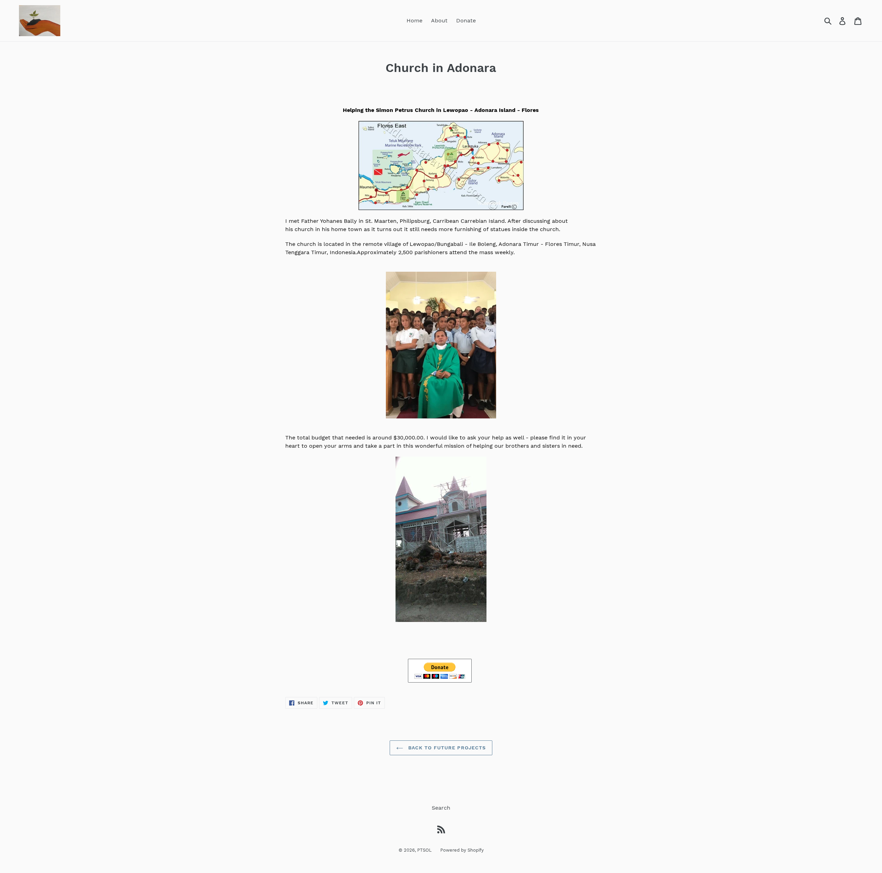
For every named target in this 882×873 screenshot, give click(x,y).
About (439, 20)
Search (441, 807)
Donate (466, 20)
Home (414, 20)
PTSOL (424, 850)
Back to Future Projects (446, 747)
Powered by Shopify (462, 850)
